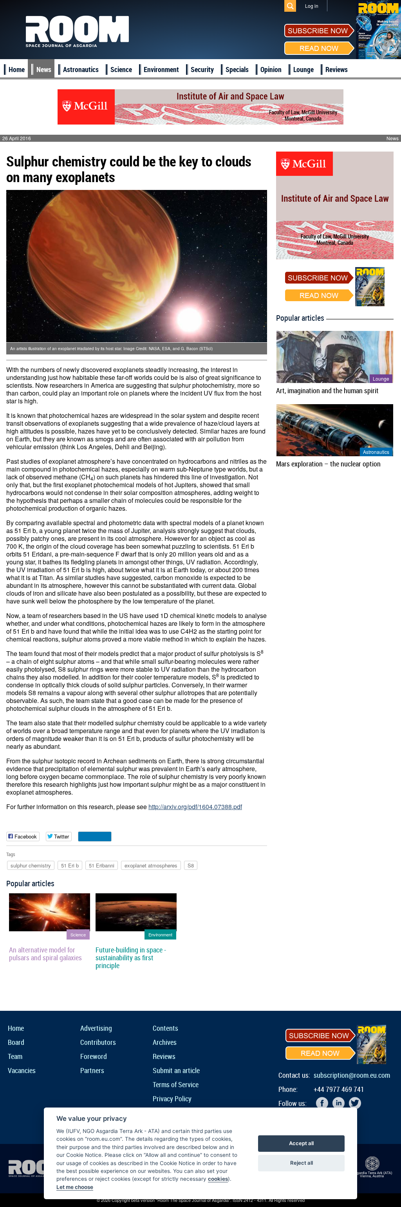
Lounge (303, 69)
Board (16, 1042)
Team (15, 1056)
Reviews (336, 69)
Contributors (98, 1042)
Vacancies (22, 1070)
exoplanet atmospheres (151, 865)
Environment (161, 69)
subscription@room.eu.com (352, 1075)
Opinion (271, 69)
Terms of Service (176, 1084)
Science (121, 69)
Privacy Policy (172, 1098)
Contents (165, 1028)
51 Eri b (70, 865)
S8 (191, 865)
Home (17, 69)
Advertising (96, 1028)
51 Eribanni (101, 865)
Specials (237, 69)
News (43, 69)
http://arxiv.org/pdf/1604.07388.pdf (195, 806)
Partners (92, 1070)
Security (202, 69)
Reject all (301, 1163)
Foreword (93, 1056)
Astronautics (81, 69)
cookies (218, 1179)
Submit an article (176, 1070)
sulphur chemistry (31, 865)
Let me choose (74, 1187)
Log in (311, 5)
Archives (165, 1042)
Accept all (301, 1143)
